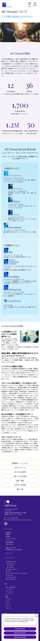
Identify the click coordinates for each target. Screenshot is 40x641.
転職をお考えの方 (11, 548)
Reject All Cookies (20, 633)
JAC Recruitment (11, 561)
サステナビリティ (11, 538)
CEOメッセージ (20, 467)
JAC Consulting (10, 579)
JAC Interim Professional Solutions (16, 573)
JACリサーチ (9, 553)
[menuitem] (35, 4)
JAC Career (10, 567)
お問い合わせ (9, 544)
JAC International (11, 569)
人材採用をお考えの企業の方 (14, 549)
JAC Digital (10, 565)
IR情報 (7, 536)
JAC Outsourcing (11, 577)
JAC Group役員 (20, 472)
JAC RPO (8, 571)
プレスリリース (10, 540)
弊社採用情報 (9, 542)
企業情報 (8, 532)
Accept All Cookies (20, 637)
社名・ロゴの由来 (20, 476)
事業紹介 (8, 534)
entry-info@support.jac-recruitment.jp (19, 520)
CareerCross (9, 575)
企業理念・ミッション (20, 463)
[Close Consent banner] (37, 615)
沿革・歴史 (20, 480)
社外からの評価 (20, 485)
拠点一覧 (20, 489)
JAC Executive (11, 563)
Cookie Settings (20, 629)
